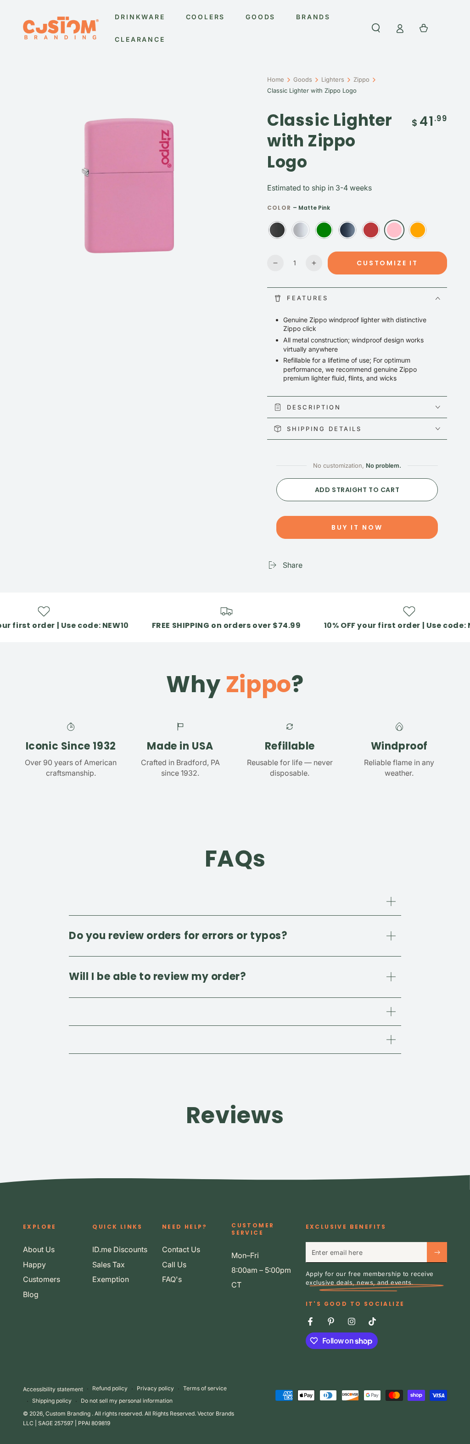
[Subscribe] (437, 1252)
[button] (376, 28)
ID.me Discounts (119, 1249)
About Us (39, 1249)
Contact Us (181, 1249)
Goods (302, 79)
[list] (235, 749)
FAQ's (172, 1279)
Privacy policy (155, 1388)
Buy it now (357, 527)
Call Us (174, 1264)
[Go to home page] (61, 28)
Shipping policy (52, 1400)
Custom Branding (68, 1413)
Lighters (332, 79)
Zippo (361, 79)
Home (275, 79)
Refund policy (110, 1388)
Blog (31, 1294)
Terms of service (205, 1388)
